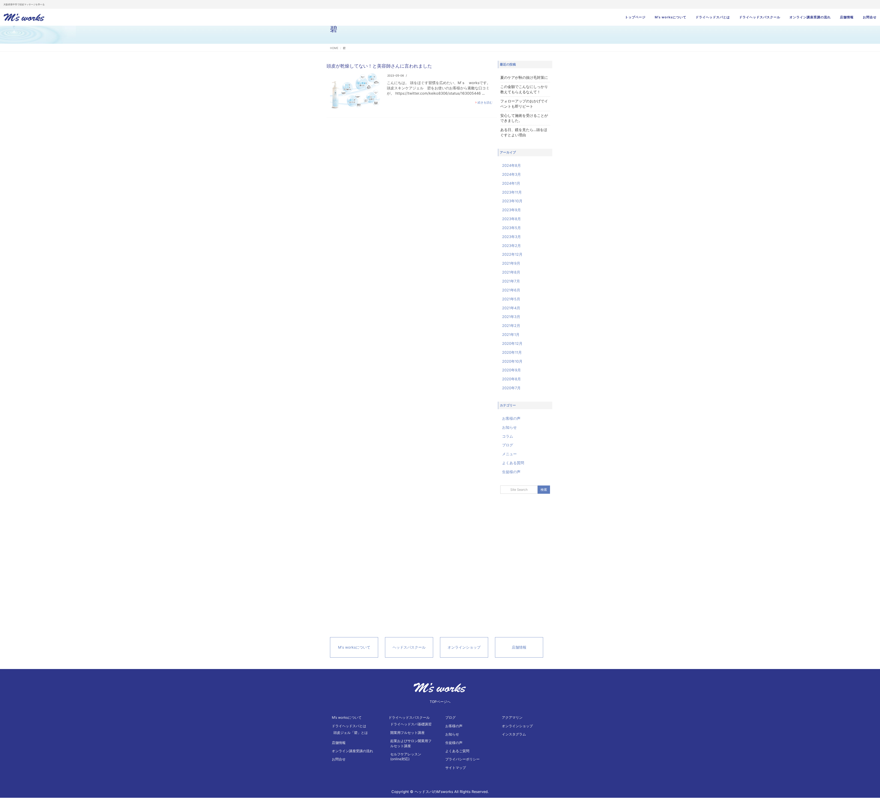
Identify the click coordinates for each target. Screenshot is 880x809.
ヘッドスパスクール (409, 647)
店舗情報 (847, 17)
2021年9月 (511, 263)
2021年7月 (511, 281)
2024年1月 (511, 183)
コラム (507, 436)
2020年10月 (512, 361)
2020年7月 (511, 388)
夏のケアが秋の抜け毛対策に (524, 77)
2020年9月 (511, 370)
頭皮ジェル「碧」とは (350, 732)
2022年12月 (512, 254)
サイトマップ (455, 767)
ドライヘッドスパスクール (759, 17)
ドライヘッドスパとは (713, 17)
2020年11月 (512, 352)
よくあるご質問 (457, 751)
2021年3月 (511, 316)
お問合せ (870, 17)
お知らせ (509, 427)
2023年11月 (512, 192)
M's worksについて (354, 647)
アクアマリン (512, 717)
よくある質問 (513, 463)
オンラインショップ (464, 647)
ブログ (507, 445)
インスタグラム (514, 734)
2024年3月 (511, 174)
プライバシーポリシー (462, 759)
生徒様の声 (511, 471)
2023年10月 (512, 201)
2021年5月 (511, 299)
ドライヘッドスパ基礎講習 (411, 724)
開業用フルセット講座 (407, 732)
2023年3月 (511, 236)
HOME (334, 48)
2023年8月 (511, 219)
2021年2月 (511, 325)
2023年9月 (511, 210)
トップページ (635, 17)
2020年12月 (512, 343)
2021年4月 (511, 308)
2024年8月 (511, 165)
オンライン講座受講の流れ (810, 17)
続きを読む (485, 102)
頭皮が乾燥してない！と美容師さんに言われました (379, 66)
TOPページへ (440, 701)
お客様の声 (511, 418)
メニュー (509, 454)
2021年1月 (511, 334)
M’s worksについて (670, 17)
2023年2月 (511, 245)
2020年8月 (511, 379)
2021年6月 (511, 290)
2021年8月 (511, 272)
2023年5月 (511, 227)
